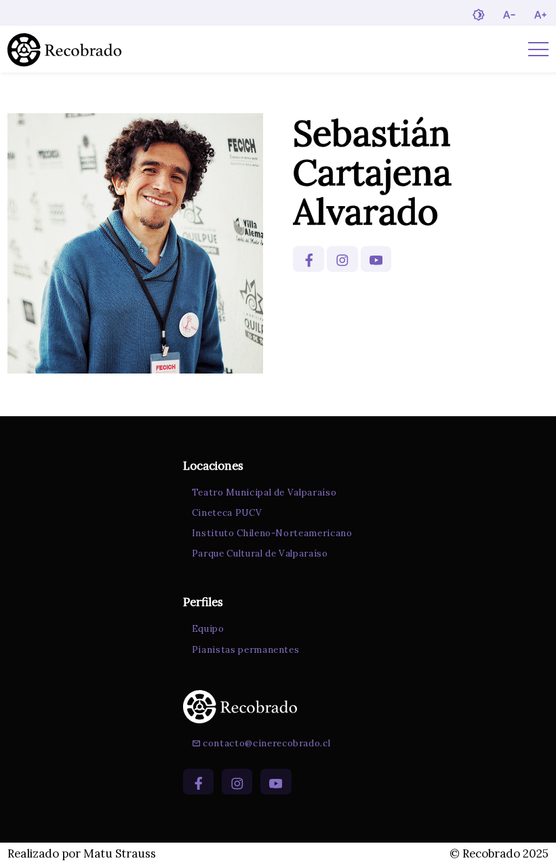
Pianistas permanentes (246, 650)
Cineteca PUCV (227, 513)
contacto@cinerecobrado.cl (266, 743)
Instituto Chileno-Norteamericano (272, 533)
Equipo (208, 629)
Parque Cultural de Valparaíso (260, 553)
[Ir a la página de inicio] (64, 49)
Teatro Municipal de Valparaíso (264, 492)
